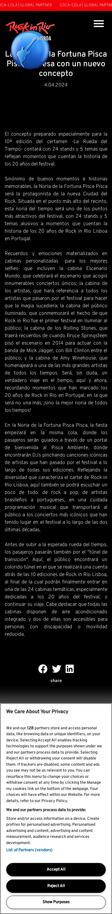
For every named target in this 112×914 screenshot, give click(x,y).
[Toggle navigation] (99, 24)
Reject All (56, 886)
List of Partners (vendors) (29, 850)
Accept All (56, 869)
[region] (56, 808)
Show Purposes (56, 902)
